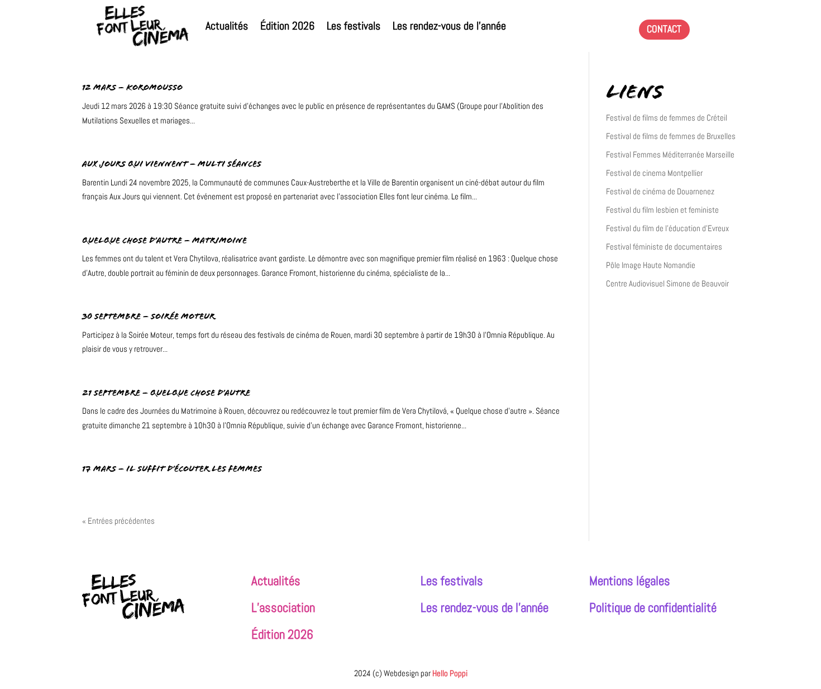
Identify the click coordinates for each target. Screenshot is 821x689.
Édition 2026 (287, 26)
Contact (664, 28)
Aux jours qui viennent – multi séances (171, 165)
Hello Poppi (449, 673)
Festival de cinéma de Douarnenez (660, 191)
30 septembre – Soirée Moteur (148, 317)
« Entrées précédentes (118, 520)
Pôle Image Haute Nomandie (650, 265)
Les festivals (353, 26)
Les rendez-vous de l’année (449, 26)
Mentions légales (629, 581)
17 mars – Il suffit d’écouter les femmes (172, 470)
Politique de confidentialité (653, 608)
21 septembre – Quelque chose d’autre (166, 394)
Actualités (227, 26)
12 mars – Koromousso (132, 88)
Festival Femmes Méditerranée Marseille (670, 154)
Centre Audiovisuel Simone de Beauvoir (667, 283)
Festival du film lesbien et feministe (662, 209)
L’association (283, 608)
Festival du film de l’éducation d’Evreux (667, 228)
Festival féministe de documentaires (664, 246)
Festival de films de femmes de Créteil (666, 117)
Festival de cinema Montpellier (654, 173)
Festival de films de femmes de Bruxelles (671, 136)
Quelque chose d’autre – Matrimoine (164, 241)
